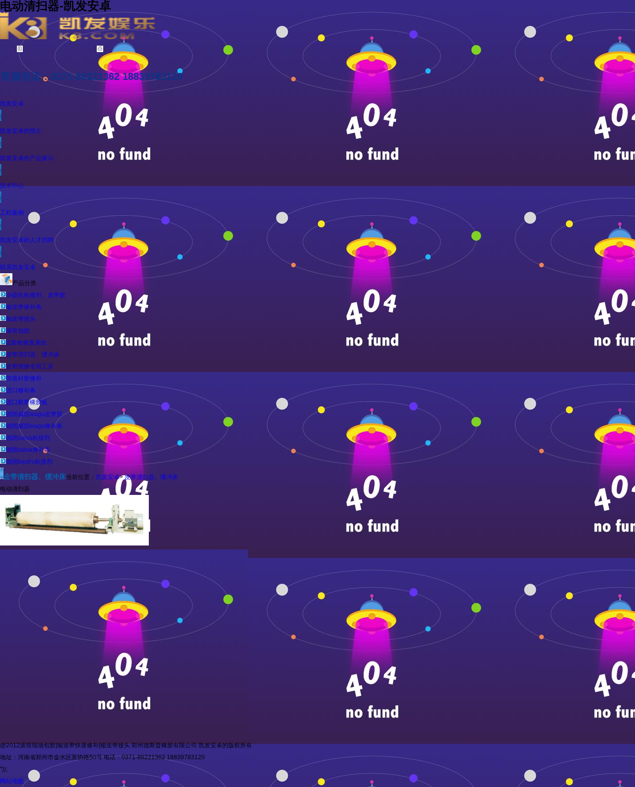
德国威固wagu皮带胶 (34, 414)
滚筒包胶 (18, 330)
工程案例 (12, 212)
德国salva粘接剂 (28, 437)
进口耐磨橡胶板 (27, 402)
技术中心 (12, 185)
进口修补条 (21, 390)
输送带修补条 (24, 306)
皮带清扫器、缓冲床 (33, 354)
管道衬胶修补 (24, 378)
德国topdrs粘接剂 (29, 461)
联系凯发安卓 (18, 267)
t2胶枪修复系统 (26, 342)
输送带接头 (21, 318)
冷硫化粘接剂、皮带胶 (35, 295)
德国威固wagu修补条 (34, 426)
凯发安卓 (12, 103)
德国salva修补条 (28, 449)
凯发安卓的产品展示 (27, 158)
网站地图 (12, 781)
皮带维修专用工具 (30, 366)
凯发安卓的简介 (21, 130)
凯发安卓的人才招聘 (27, 240)
